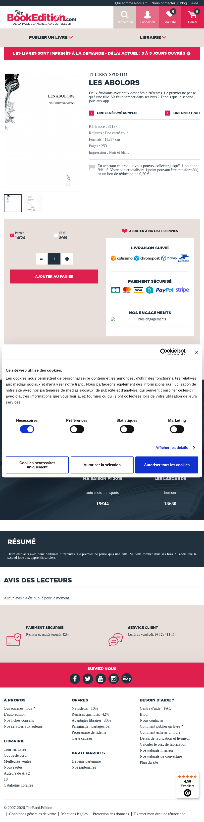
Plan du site (149, 762)
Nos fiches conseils (19, 720)
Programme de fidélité (89, 732)
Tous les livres (15, 749)
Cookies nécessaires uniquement (37, 465)
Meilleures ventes (17, 761)
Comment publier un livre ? (161, 726)
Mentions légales (74, 814)
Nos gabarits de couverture (161, 756)
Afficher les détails (171, 447)
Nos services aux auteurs (23, 726)
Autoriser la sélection (102, 465)
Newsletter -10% (85, 708)
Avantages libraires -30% (91, 720)
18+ (7, 779)
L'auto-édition (15, 714)
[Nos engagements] (150, 319)
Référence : (98, 126)
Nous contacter (163, 3)
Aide (194, 3)
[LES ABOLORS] (42, 188)
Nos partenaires (84, 767)
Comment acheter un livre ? (161, 732)
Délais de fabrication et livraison (165, 738)
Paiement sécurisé (44, 628)
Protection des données (111, 814)
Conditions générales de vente (32, 814)
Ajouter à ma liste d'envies (153, 231)
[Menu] (196, 775)
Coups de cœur (16, 755)
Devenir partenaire (86, 761)
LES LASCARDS (170, 478)
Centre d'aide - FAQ (156, 708)
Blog (183, 3)
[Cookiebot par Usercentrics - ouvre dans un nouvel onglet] (164, 352)
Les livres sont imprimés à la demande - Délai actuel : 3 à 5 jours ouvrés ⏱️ (102, 53)
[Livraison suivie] (150, 259)
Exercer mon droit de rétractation (160, 814)
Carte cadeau (82, 738)
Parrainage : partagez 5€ (90, 726)
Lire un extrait (186, 113)
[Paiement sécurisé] (150, 292)
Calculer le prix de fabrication (163, 744)
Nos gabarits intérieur (156, 750)
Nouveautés (13, 767)
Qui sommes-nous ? (131, 3)
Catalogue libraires (18, 785)
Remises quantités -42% (90, 714)
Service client (143, 628)
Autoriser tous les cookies (167, 465)
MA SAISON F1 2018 (102, 478)
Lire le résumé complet (117, 113)
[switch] (77, 429)
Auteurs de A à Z (17, 773)
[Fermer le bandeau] (196, 352)
